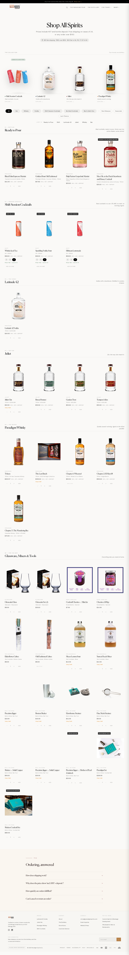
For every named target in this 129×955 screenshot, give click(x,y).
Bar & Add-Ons (89, 111)
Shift (58, 122)
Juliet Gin (8, 400)
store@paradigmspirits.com (89, 919)
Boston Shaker (41, 713)
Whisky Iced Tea (11, 251)
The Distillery (93, 7)
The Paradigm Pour (77, 7)
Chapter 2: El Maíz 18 (105, 474)
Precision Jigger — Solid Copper (47, 770)
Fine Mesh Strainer (104, 713)
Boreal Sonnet (40, 400)
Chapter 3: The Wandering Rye (16, 531)
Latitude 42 (67, 122)
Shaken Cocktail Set (12, 827)
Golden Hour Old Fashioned (46, 176)
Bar (92, 122)
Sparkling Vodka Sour (43, 251)
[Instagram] (9, 930)
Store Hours (62, 925)
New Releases (106, 111)
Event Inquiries (85, 922)
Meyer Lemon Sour (73, 657)
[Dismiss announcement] (127, 2)
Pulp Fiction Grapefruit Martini (77, 176)
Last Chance (64, 116)
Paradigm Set (102, 770)
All (8, 111)
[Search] (67, 7)
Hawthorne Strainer (73, 713)
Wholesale (90, 947)
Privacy (62, 947)
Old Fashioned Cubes (43, 657)
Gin (17, 111)
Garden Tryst (71, 400)
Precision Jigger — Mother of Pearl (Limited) (79, 771)
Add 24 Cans (10, 266)
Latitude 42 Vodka (12, 328)
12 (10, 259)
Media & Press (85, 925)
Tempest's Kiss (102, 400)
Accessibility (76, 947)
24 (14, 259)
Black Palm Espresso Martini (15, 176)
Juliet (77, 122)
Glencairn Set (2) (41, 602)
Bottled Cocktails (72, 111)
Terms (68, 947)
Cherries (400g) (103, 602)
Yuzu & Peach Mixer (104, 657)
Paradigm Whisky (42, 925)
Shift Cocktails (41, 929)
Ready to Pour (48, 122)
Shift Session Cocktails (52, 111)
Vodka (37, 111)
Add (19, 186)
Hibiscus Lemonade (73, 251)
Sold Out (70, 483)
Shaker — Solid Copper (14, 770)
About (60, 919)
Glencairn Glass (11, 602)
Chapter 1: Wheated (73, 474)
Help (83, 947)
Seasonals (118, 111)
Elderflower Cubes (12, 657)
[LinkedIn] (12, 930)
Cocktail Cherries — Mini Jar (77, 602)
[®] (15, 7)
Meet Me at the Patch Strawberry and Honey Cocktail (109, 178)
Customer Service (64, 929)
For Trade (106, 7)
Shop (116, 7)
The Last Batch (41, 474)
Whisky (26, 111)
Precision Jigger (10, 713)
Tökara (7, 474)
